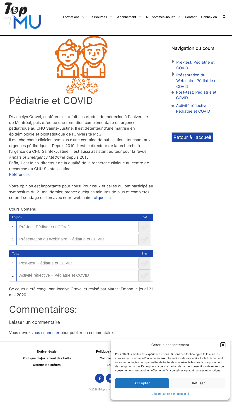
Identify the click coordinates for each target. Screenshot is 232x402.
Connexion (209, 17)
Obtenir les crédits (47, 365)
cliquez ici (102, 197)
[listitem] (99, 378)
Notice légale (47, 351)
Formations (71, 17)
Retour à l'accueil (192, 137)
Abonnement (126, 17)
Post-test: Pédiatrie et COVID (45, 263)
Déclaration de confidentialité (170, 393)
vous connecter (45, 332)
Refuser (198, 383)
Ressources (98, 17)
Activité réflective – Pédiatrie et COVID (54, 275)
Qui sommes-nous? (160, 17)
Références (19, 174)
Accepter (142, 383)
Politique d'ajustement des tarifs (47, 358)
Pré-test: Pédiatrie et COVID (44, 227)
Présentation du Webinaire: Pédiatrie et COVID (61, 239)
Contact (191, 17)
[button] (223, 345)
